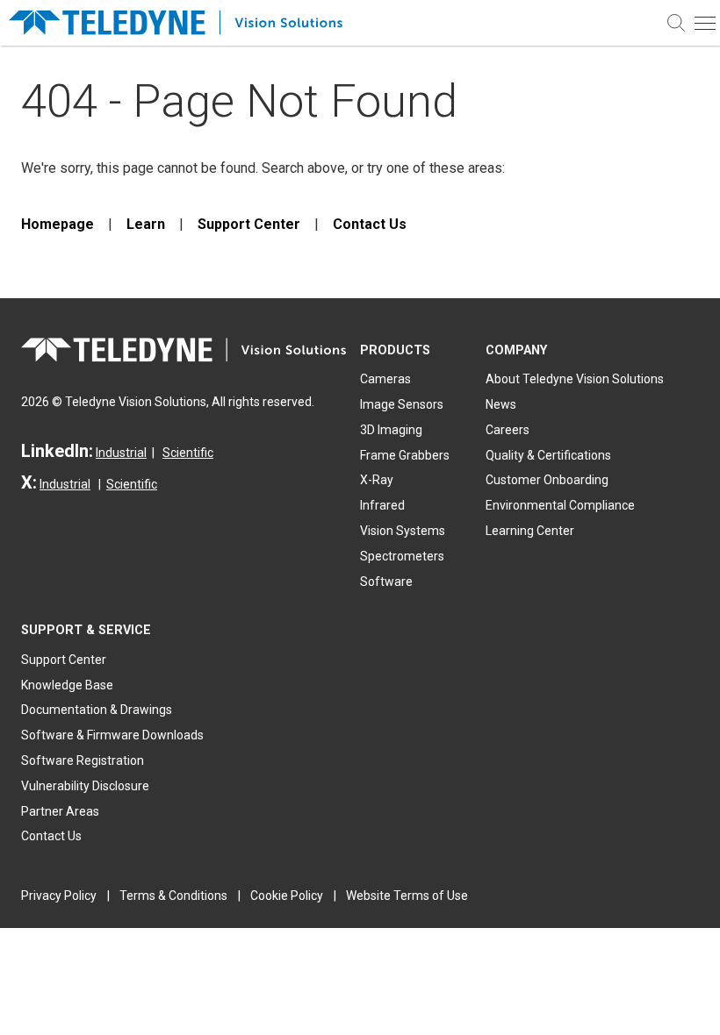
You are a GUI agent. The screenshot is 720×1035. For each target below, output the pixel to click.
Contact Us (370, 224)
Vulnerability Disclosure (85, 786)
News (501, 404)
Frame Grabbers (405, 455)
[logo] (184, 23)
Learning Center (530, 531)
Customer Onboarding (547, 480)
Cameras (385, 379)
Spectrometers (402, 556)
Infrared (382, 505)
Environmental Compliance (560, 505)
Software (386, 582)
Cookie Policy (286, 896)
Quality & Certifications (548, 455)
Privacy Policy (59, 896)
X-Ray (376, 480)
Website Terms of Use (407, 896)
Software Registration (82, 760)
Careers (507, 430)
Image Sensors (401, 404)
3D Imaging (391, 430)
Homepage (57, 224)
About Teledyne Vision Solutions (575, 379)
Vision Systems (402, 531)
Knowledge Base (67, 685)
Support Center (249, 224)
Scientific (187, 453)
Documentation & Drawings (96, 710)
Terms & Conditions (173, 896)
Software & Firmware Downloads (112, 735)
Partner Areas (60, 811)
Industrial (121, 453)
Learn (145, 224)
